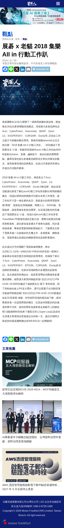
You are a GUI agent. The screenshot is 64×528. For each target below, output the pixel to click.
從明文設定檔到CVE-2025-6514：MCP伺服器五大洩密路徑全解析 (31, 391)
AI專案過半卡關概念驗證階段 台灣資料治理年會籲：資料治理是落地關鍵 (31, 439)
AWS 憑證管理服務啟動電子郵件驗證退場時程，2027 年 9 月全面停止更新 (31, 487)
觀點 (25, 39)
